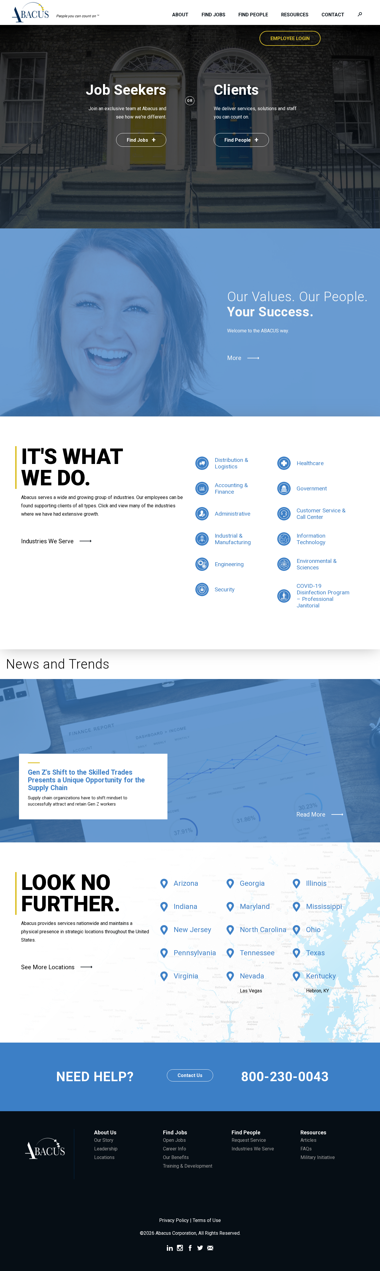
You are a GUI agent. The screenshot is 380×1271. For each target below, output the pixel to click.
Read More (310, 814)
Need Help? (95, 1076)
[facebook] (190, 1249)
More (234, 357)
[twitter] (200, 1249)
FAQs (306, 1149)
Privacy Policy (174, 1220)
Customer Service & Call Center (321, 513)
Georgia (252, 884)
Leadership (106, 1149)
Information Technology (311, 539)
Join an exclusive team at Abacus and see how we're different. (127, 113)
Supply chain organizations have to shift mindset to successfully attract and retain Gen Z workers (77, 801)
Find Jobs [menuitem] (213, 15)
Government (312, 488)
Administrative (232, 514)
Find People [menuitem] (253, 15)
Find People (241, 140)
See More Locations (48, 967)
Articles (308, 1140)
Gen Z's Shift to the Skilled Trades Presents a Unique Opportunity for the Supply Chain (86, 780)
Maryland (255, 907)
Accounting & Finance (231, 488)
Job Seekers (126, 90)
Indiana (185, 907)
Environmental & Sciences (317, 564)
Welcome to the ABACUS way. (258, 331)
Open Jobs (174, 1140)
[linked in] (170, 1249)
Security (225, 589)
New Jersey (192, 930)
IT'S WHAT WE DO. (72, 467)
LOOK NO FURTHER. (71, 893)
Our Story (103, 1140)
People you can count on (77, 16)
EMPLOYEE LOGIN (290, 38)
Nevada (252, 976)
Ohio (313, 930)
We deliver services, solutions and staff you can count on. (255, 113)
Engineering (229, 564)
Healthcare (310, 463)
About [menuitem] (180, 15)
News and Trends (58, 664)
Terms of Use (207, 1220)
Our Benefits (176, 1157)
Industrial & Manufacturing (233, 539)
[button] (58, 12)
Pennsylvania (195, 953)
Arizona (186, 884)
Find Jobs (141, 140)
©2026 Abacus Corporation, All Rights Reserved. (190, 1233)
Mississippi (324, 907)
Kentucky (321, 976)
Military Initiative (317, 1157)
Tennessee (257, 953)
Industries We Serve (47, 541)
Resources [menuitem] (294, 15)
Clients (236, 90)
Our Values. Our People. (297, 304)
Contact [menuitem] (333, 15)
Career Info (174, 1149)
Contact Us (190, 1075)
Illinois (316, 884)
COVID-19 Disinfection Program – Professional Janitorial (323, 596)
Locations (104, 1157)
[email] (210, 1249)
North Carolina (263, 930)
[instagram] (180, 1249)
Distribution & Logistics (231, 463)
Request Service (249, 1140)
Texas (315, 953)
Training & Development (187, 1166)
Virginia (186, 976)
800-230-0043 (285, 1076)
